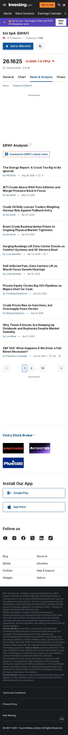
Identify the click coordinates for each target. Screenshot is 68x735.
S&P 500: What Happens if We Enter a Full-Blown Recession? (32, 349)
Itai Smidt (11, 195)
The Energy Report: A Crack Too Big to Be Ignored (32, 169)
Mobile (7, 563)
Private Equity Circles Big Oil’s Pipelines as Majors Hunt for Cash (32, 287)
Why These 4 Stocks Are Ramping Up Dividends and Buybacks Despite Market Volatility (31, 328)
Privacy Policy (10, 704)
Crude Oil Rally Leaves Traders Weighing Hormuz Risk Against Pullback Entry (31, 208)
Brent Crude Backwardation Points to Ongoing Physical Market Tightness (29, 228)
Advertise (42, 563)
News (6, 85)
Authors (41, 577)
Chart (22, 77)
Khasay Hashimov (15, 313)
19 (42, 368)
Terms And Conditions (14, 692)
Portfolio (8, 570)
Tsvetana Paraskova (16, 293)
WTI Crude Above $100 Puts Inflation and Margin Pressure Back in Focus (31, 188)
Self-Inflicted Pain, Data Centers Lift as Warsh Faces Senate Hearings (30, 267)
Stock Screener (24, 13)
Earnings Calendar (49, 13)
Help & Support (45, 570)
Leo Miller (11, 336)
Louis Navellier (13, 254)
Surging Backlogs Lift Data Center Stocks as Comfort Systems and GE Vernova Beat (34, 247)
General (8, 77)
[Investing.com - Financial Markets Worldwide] (20, 5)
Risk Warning (9, 715)
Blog (5, 556)
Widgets (7, 577)
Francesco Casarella (16, 356)
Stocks (7, 13)
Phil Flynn (11, 175)
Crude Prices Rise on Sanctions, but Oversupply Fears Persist (27, 307)
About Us (42, 556)
